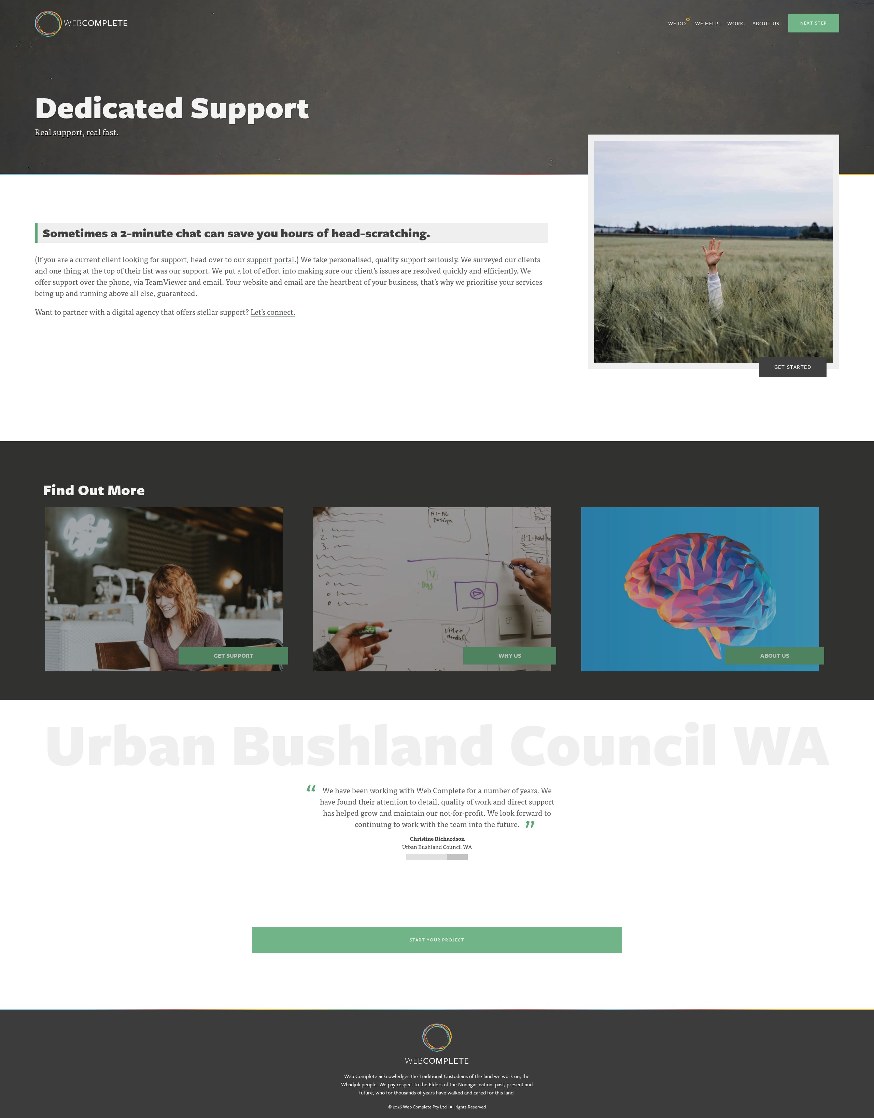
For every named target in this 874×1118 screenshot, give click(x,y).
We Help (707, 23)
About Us (765, 23)
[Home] (437, 1033)
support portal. (271, 259)
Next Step (813, 22)
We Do (677, 23)
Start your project (437, 939)
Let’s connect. (273, 311)
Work (735, 23)
